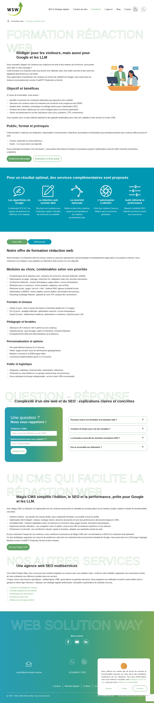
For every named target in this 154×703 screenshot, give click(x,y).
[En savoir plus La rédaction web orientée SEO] (48, 200)
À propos (57, 686)
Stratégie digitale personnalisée (23, 591)
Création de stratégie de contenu (23, 588)
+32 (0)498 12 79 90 (77, 672)
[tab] (108, 419)
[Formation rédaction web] (123, 77)
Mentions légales (72, 686)
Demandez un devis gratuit (47, 159)
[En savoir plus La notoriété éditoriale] (77, 202)
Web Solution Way (140, 696)
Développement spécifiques (21, 594)
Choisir (124, 688)
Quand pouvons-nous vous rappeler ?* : (29, 439)
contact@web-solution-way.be (29, 672)
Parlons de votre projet (19, 159)
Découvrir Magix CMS (18, 547)
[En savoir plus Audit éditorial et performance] (134, 200)
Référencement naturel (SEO (22, 600)
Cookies (86, 686)
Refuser (109, 688)
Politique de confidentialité (128, 682)
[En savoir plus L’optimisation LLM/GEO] (105, 200)
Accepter (140, 688)
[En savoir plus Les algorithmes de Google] (19, 200)
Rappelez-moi (19, 451)
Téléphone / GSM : (19, 429)
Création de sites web (19, 597)
